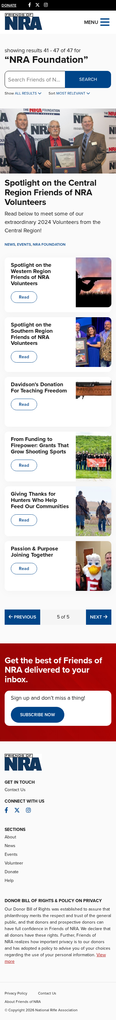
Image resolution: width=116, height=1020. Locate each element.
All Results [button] (26, 93)
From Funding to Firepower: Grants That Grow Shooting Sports (40, 445)
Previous (24, 617)
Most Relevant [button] (71, 93)
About (10, 837)
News (10, 244)
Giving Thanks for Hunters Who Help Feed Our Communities (40, 500)
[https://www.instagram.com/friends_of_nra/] (46, 5)
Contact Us (15, 789)
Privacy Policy (16, 993)
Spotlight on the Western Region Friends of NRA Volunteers (31, 274)
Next (100, 617)
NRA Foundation (49, 244)
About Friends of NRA (23, 1001)
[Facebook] (29, 5)
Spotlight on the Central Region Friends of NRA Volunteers (51, 192)
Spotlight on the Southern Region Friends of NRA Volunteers (32, 333)
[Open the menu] (105, 22)
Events (24, 244)
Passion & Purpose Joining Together (34, 551)
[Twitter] (37, 5)
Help (9, 880)
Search (88, 79)
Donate (9, 5)
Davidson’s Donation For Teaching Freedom (39, 387)
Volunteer (14, 863)
